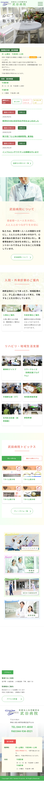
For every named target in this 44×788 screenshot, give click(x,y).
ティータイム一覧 (21, 511)
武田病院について (21, 257)
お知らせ (22, 112)
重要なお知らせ (9, 112)
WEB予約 (33, 57)
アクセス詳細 (12, 699)
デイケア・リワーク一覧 (21, 169)
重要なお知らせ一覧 (21, 163)
